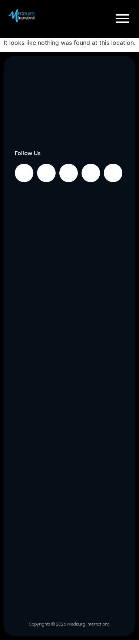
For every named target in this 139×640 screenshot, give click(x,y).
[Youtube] (91, 173)
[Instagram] (46, 173)
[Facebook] (24, 173)
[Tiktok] (113, 173)
